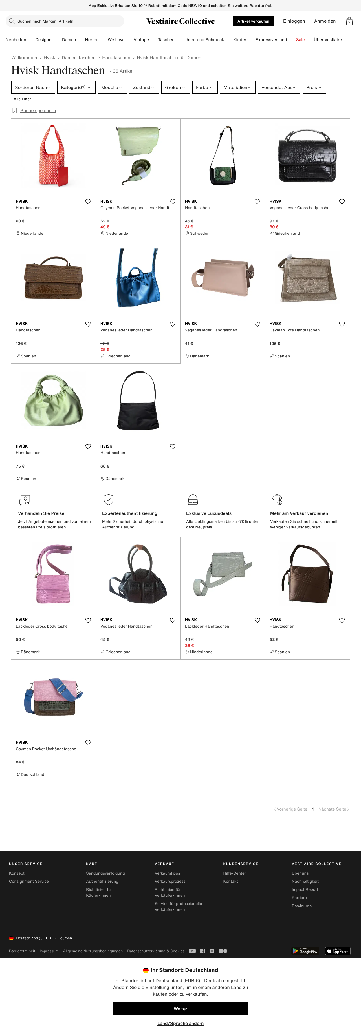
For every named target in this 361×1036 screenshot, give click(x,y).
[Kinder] (250, 39)
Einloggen (294, 21)
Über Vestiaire (328, 40)
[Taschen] (179, 39)
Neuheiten (16, 40)
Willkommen (24, 57)
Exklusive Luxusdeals (209, 513)
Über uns (300, 873)
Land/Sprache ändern (180, 1023)
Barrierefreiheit (22, 951)
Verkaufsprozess (170, 881)
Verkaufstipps (167, 873)
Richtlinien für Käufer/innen (99, 892)
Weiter (180, 1008)
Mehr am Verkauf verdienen (299, 513)
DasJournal (302, 906)
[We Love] (129, 39)
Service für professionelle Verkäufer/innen (178, 907)
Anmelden (325, 21)
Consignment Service (29, 881)
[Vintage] (153, 39)
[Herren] (103, 39)
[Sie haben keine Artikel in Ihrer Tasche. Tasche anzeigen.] (349, 21)
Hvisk (49, 57)
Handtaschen (116, 57)
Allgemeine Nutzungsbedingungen (93, 951)
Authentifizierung (102, 881)
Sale (300, 40)
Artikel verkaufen (253, 21)
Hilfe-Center (234, 873)
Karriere (299, 898)
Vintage (141, 40)
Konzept (17, 873)
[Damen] (80, 39)
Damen (69, 40)
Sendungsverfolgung (105, 873)
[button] (349, 21)
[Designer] (57, 39)
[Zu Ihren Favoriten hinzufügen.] (88, 201)
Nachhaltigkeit (305, 881)
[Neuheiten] (30, 39)
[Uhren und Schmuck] (228, 39)
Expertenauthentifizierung (129, 513)
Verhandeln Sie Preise (41, 513)
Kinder (239, 40)
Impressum (49, 951)
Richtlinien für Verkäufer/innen (170, 892)
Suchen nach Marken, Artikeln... (47, 21)
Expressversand (271, 40)
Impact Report (305, 890)
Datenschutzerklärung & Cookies (155, 951)
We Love (116, 40)
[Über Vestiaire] (346, 39)
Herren (92, 40)
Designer (44, 40)
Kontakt (230, 881)
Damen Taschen (79, 57)
